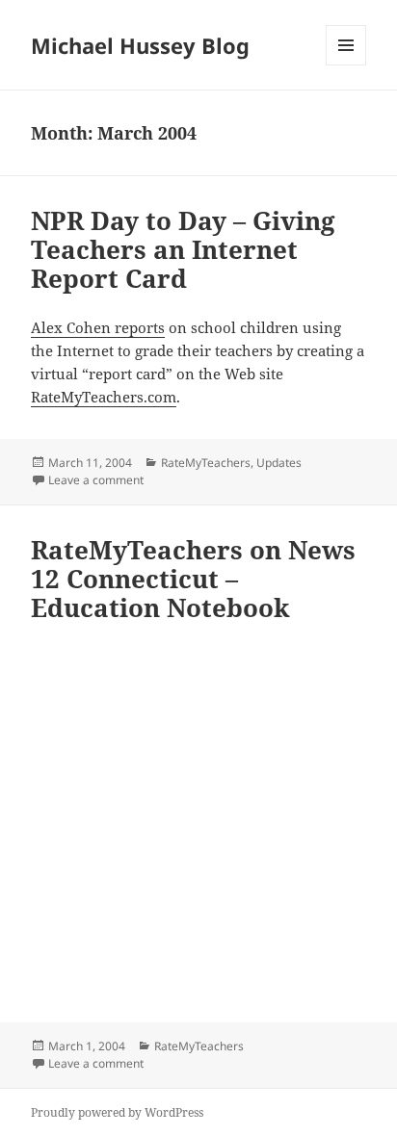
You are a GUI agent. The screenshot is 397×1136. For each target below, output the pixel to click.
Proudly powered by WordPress (117, 1112)
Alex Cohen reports (98, 327)
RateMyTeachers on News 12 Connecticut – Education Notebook (193, 578)
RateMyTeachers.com (103, 396)
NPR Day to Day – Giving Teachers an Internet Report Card (183, 249)
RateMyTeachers (206, 462)
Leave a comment (96, 480)
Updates (279, 462)
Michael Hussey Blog (140, 45)
